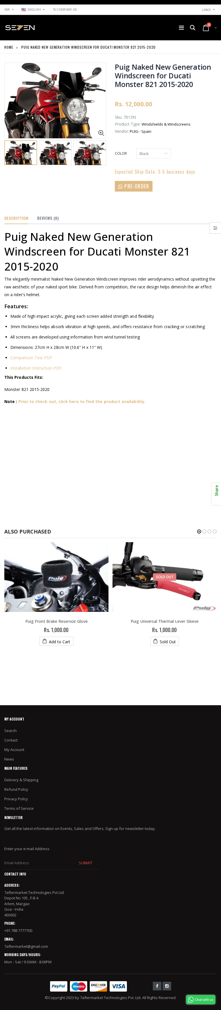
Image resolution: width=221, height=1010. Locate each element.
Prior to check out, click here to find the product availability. (82, 401)
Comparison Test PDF (31, 357)
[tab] (16, 218)
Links (206, 9)
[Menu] (181, 27)
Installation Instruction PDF (36, 368)
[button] (199, 531)
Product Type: (128, 124)
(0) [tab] (48, 218)
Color (121, 153)
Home (8, 47)
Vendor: (122, 131)
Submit (85, 862)
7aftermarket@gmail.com (26, 946)
